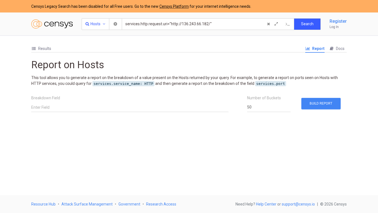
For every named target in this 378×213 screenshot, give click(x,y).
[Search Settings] (115, 24)
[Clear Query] (268, 24)
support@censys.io (298, 204)
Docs (340, 48)
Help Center (266, 204)
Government (129, 204)
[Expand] (276, 24)
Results (44, 48)
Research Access (161, 204)
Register (338, 21)
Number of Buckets (264, 98)
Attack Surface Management (87, 204)
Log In (334, 27)
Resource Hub (43, 204)
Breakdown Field (45, 98)
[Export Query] (287, 24)
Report (318, 48)
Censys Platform (174, 6)
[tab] (41, 48)
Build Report (321, 103)
